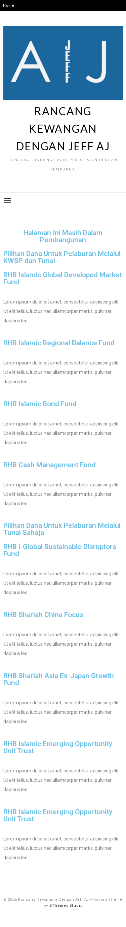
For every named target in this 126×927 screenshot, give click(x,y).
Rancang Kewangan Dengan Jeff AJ (63, 128)
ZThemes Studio (66, 905)
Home (8, 5)
